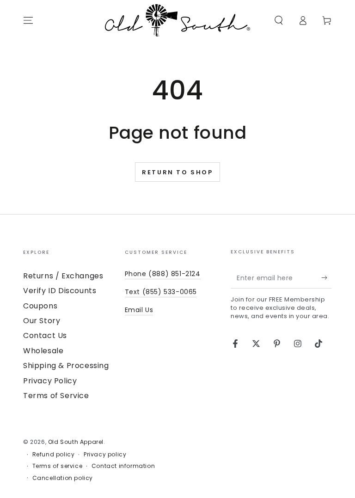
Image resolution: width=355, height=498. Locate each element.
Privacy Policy (50, 380)
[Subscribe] (326, 278)
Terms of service (57, 466)
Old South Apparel (76, 442)
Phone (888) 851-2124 (163, 273)
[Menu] (28, 20)
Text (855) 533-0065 (161, 291)
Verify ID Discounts (59, 290)
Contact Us (45, 335)
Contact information (123, 466)
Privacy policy (105, 454)
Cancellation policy (62, 478)
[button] (279, 20)
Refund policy (53, 454)
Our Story (41, 320)
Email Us (139, 309)
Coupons (40, 306)
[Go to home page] (177, 20)
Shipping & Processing (66, 365)
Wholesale (43, 350)
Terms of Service (56, 395)
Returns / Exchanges (63, 276)
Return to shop (177, 172)
